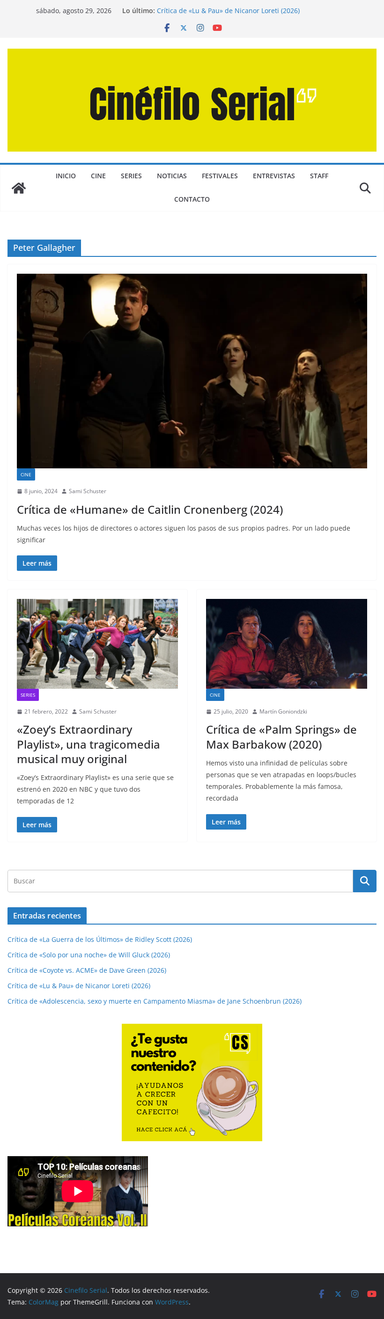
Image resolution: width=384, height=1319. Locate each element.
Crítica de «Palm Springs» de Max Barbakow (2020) (281, 736)
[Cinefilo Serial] (18, 188)
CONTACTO (192, 199)
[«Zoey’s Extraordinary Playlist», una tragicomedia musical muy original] (97, 643)
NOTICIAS (172, 175)
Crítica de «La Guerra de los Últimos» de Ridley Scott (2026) (99, 939)
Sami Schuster (87, 491)
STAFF (319, 175)
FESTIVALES (220, 175)
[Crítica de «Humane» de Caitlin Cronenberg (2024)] (192, 371)
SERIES (131, 175)
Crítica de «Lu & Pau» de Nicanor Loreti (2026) (228, 10)
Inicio (66, 175)
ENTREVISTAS (274, 175)
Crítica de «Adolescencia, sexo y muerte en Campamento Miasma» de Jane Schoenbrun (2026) (154, 1001)
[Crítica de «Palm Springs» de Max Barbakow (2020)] (286, 643)
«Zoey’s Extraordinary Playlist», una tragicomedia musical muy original (88, 743)
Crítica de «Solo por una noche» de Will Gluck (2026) (88, 954)
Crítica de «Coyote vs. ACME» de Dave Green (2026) (86, 970)
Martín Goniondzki (283, 711)
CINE (98, 175)
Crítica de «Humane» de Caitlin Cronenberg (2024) (150, 509)
